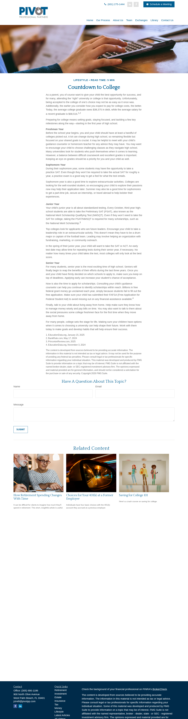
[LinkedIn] (129, 4)
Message (18, 404)
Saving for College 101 (133, 495)
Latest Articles (62, 715)
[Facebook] (136, 4)
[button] (89, 20)
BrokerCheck (159, 689)
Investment (61, 693)
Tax (56, 704)
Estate (58, 697)
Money (58, 708)
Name (16, 386)
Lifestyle (59, 711)
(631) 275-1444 (116, 4)
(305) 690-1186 (29, 690)
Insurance (60, 701)
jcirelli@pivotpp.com (24, 701)
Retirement (61, 690)
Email (98, 386)
